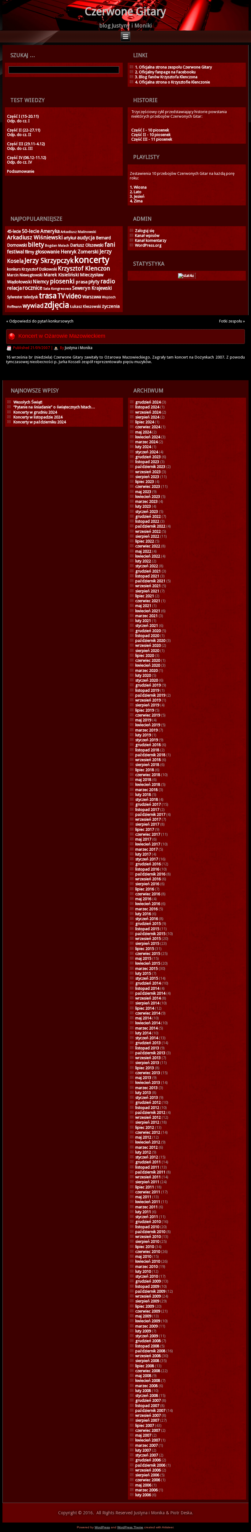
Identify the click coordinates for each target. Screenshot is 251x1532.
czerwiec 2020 (147, 660)
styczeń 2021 (146, 625)
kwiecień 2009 (147, 1321)
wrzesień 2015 (148, 938)
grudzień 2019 (148, 685)
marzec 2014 (146, 1028)
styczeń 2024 (146, 452)
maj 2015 (143, 958)
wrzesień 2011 (148, 1177)
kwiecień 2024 (147, 437)
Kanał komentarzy (150, 240)
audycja (86, 238)
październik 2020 (150, 640)
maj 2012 (143, 1137)
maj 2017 (143, 839)
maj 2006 (143, 1485)
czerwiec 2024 (147, 427)
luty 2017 (143, 854)
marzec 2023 (146, 501)
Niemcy (41, 282)
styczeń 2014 (146, 1038)
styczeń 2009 (146, 1336)
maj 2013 (143, 1077)
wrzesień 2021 (148, 586)
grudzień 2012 (148, 1102)
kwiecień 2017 (147, 844)
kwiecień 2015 (147, 963)
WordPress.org (148, 245)
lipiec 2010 (144, 1246)
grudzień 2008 (148, 1341)
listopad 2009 (147, 1286)
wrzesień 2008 (148, 1355)
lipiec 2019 (144, 710)
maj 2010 (143, 1256)
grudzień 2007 (148, 1400)
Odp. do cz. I (18, 121)
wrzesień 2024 (148, 412)
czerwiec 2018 (147, 774)
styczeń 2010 (146, 1276)
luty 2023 (143, 506)
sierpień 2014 (147, 1003)
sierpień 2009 (147, 1301)
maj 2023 (143, 491)
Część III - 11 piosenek (151, 139)
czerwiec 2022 (147, 546)
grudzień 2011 (148, 1162)
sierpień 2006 (147, 1475)
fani (109, 244)
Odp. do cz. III (20, 148)
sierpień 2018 (147, 764)
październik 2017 (150, 814)
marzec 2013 (146, 1087)
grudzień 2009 (148, 1281)
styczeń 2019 (146, 740)
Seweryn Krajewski (92, 288)
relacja (14, 288)
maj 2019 (143, 720)
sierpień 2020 (147, 650)
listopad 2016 (147, 869)
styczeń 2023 (146, 511)
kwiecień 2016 (147, 903)
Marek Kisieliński (61, 275)
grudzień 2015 (148, 923)
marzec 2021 (146, 615)
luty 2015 (143, 973)
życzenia (111, 306)
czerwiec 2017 (147, 834)
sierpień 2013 (147, 1062)
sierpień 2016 (147, 884)
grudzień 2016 (148, 864)
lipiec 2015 (144, 948)
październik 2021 (150, 581)
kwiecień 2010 (147, 1261)
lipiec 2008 (144, 1366)
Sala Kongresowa (57, 288)
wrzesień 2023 (148, 472)
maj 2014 (143, 1018)
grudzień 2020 (148, 630)
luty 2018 (143, 794)
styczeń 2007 (146, 1455)
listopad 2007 (147, 1405)
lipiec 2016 (144, 889)
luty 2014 (143, 1033)
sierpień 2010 (147, 1241)
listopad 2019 (147, 690)
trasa (48, 295)
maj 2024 (143, 432)
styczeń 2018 (146, 799)
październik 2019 (150, 695)
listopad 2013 (147, 1048)
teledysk (31, 297)
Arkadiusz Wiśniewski (35, 237)
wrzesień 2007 (148, 1415)
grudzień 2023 (148, 457)
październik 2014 (150, 993)
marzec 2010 (146, 1266)
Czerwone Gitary (125, 11)
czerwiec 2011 (147, 1192)
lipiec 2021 (144, 596)
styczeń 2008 (146, 1395)
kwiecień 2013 (147, 1082)
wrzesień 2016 (148, 879)
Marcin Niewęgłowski (25, 275)
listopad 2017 (147, 809)
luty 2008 (143, 1390)
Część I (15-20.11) (23, 116)
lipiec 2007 (144, 1425)
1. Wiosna (138, 187)
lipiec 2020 (144, 655)
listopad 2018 (147, 750)
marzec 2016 (146, 909)
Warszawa (91, 296)
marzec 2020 (146, 670)
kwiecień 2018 (147, 784)
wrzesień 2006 (148, 1470)
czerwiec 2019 (147, 715)
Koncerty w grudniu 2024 (35, 412)
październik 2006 (150, 1465)
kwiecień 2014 (147, 1023)
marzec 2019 (146, 730)
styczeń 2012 (146, 1157)
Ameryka (50, 231)
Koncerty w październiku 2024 (39, 422)
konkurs (14, 269)
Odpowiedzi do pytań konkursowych (41, 321)
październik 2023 (150, 466)
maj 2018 (143, 779)
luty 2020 (143, 675)
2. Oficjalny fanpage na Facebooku (165, 72)
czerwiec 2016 (147, 894)
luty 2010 (143, 1271)
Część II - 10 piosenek (150, 134)
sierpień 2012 (147, 1122)
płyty (93, 282)
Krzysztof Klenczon (84, 268)
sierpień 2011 (147, 1182)
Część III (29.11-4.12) (26, 144)
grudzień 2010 (148, 1221)
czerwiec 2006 (147, 1480)
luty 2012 (143, 1152)
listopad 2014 (147, 988)
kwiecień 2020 (147, 665)
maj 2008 (143, 1375)
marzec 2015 (146, 968)
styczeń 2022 (146, 566)
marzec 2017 (146, 849)
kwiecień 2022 (147, 556)
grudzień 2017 (148, 804)
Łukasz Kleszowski (85, 306)
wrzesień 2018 (148, 759)
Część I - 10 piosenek (150, 130)
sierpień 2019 (147, 705)
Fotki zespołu (230, 321)
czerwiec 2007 (147, 1430)
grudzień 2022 (148, 516)
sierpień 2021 (147, 591)
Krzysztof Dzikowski (39, 269)
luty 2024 (143, 446)
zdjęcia (56, 305)
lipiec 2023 (144, 481)
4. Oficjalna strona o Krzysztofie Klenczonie (172, 82)
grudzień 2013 (148, 1042)
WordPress (102, 1527)
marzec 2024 (146, 442)
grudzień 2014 (148, 983)
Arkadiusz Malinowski (78, 232)
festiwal (15, 252)
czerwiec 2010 (147, 1251)
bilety (36, 244)
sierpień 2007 (147, 1420)
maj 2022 (143, 551)
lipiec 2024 (144, 422)
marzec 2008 (146, 1385)
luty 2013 (143, 1092)
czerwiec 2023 (147, 486)
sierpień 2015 (147, 943)
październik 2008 (150, 1351)
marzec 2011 (146, 1207)
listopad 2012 (147, 1107)
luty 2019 (143, 735)
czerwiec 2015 (147, 953)
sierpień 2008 (147, 1360)
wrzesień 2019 (148, 700)
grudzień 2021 (148, 571)
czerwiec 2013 (147, 1072)
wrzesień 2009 (148, 1296)
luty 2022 (143, 561)
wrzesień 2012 (148, 1117)
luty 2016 (143, 913)
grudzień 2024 (148, 402)
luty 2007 (143, 1450)
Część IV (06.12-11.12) (26, 157)
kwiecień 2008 (147, 1380)
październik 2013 (150, 1053)
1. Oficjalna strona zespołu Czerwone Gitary (173, 67)
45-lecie (14, 231)
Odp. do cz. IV (19, 162)
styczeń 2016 (146, 918)
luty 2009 (143, 1331)
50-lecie (30, 231)
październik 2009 (150, 1291)
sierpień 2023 (147, 476)
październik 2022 (150, 526)
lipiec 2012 (144, 1127)
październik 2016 (150, 874)
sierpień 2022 (147, 536)
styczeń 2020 (146, 680)
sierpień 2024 (147, 417)
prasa (82, 282)
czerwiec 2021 (147, 600)
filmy (29, 251)
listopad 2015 (147, 928)
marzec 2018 (146, 789)
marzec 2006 (146, 1490)
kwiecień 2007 (147, 1440)
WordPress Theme (130, 1527)
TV (61, 296)
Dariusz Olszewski (86, 245)
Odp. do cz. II (19, 134)
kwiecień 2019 (147, 725)
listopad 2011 (147, 1167)
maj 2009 (143, 1316)
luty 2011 (143, 1212)
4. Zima (136, 201)
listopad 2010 (147, 1226)
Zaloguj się (144, 230)
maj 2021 (143, 605)
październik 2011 (150, 1172)
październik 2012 (150, 1112)
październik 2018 (150, 755)
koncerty (91, 260)
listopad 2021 (147, 576)
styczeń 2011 (146, 1216)
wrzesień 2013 (148, 1057)
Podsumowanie (20, 171)
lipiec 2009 (144, 1306)
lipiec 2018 (144, 770)
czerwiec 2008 (147, 1370)
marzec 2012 (146, 1147)
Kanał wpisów (147, 235)
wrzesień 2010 (148, 1236)
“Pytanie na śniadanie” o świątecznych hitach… (54, 407)
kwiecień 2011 (147, 1201)
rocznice (32, 288)
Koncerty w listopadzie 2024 (37, 417)
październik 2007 (150, 1410)
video (73, 296)
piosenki (62, 281)
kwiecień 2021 (147, 611)
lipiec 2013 (144, 1068)
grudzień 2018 (148, 744)
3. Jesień (137, 196)
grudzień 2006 (148, 1460)
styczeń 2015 (146, 978)
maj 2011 (143, 1197)
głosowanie (47, 252)
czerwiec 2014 (147, 1013)
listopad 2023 (147, 461)
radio (107, 281)
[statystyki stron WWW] (186, 275)
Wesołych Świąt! (27, 402)
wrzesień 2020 (148, 645)
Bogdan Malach (57, 246)
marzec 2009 (146, 1326)
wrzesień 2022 (148, 531)
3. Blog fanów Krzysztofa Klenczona (166, 77)
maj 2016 (143, 899)
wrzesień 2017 (148, 819)
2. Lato (135, 192)
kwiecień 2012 (147, 1142)
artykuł (70, 237)
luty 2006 (143, 1495)
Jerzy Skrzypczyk (48, 260)
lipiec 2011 (144, 1187)
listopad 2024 (147, 407)
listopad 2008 (147, 1346)
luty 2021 (143, 620)
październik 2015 (150, 933)
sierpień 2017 (147, 824)
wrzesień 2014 (148, 998)
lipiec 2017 (144, 829)
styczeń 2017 (146, 859)
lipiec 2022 (144, 541)
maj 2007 (143, 1435)
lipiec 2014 (144, 1008)
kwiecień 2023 (147, 496)
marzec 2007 (146, 1445)
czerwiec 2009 (147, 1311)
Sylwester (15, 297)
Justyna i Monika (78, 348)
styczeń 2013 (146, 1097)
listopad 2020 (147, 635)
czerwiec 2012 (147, 1132)
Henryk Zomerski (80, 252)
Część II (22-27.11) (23, 130)
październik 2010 (150, 1231)
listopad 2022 (147, 521)
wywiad (33, 305)
